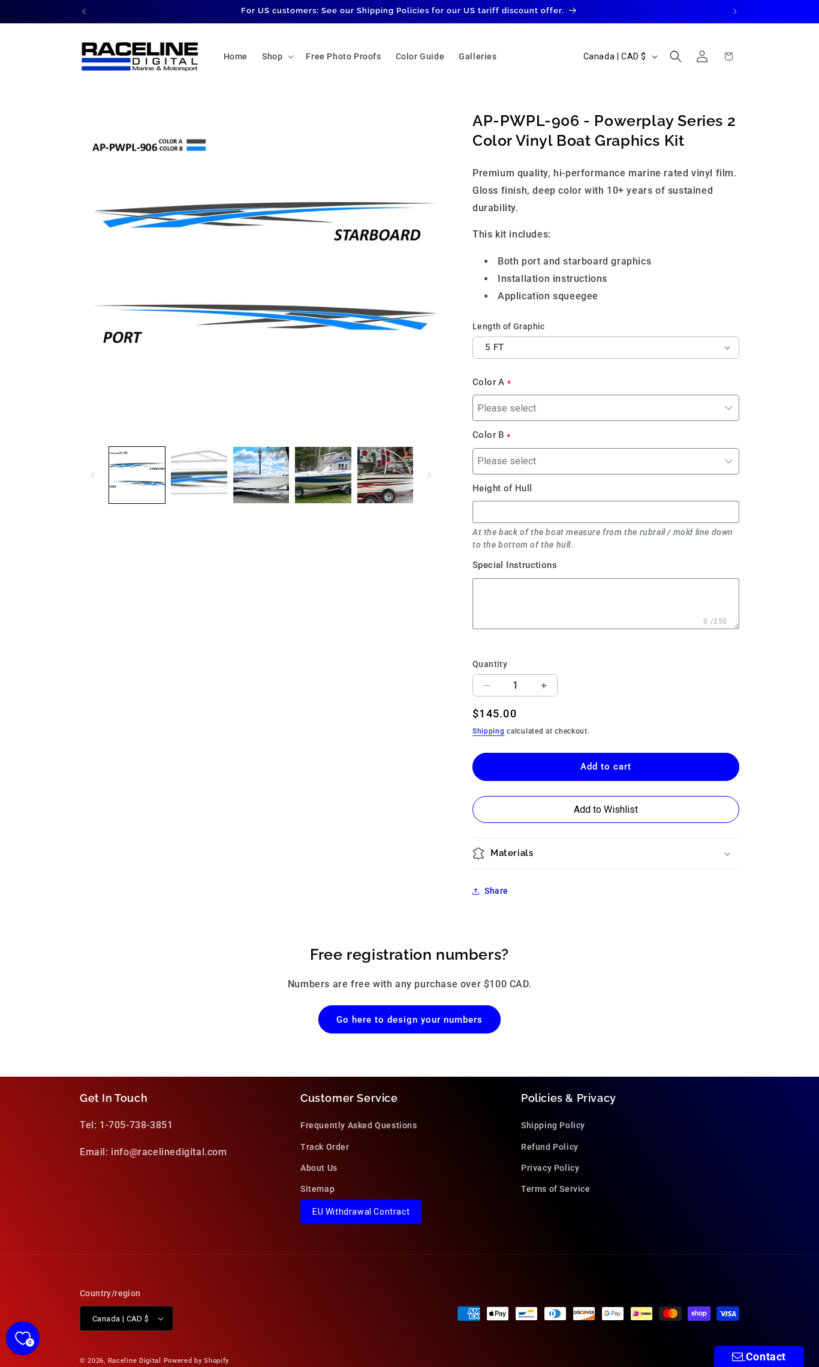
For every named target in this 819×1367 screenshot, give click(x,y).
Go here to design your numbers (409, 1019)
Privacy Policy (550, 1168)
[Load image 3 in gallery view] (261, 475)
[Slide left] (93, 475)
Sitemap (317, 1189)
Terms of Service (556, 1189)
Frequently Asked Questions (358, 1125)
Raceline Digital (134, 1361)
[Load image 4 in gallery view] (323, 475)
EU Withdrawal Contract (361, 1211)
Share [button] (496, 891)
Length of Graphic (508, 326)
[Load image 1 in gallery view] (137, 475)
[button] (277, 56)
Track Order (325, 1147)
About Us (319, 1168)
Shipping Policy (553, 1125)
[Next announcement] (735, 11)
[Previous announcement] (84, 11)
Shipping (488, 731)
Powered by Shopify (197, 1361)
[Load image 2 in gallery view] (199, 475)
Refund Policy (550, 1147)
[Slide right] (429, 475)
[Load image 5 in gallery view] (385, 475)
